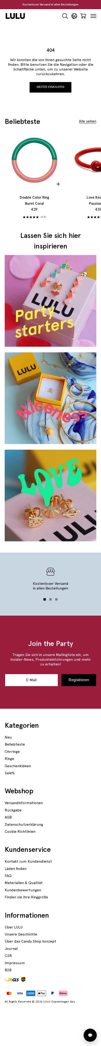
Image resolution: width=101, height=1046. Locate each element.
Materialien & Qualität (24, 883)
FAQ (8, 875)
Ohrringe (12, 751)
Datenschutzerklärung (24, 824)
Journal (11, 948)
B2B (8, 970)
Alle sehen (87, 121)
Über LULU (14, 927)
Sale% (10, 773)
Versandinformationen (24, 803)
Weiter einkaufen (50, 87)
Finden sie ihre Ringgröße (26, 897)
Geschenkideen (18, 766)
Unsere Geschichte (21, 934)
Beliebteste (15, 744)
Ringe (9, 758)
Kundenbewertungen (23, 890)
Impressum (15, 963)
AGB (8, 817)
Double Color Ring (34, 200)
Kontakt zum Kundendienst (28, 861)
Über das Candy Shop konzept (30, 941)
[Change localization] (74, 16)
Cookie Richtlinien (20, 831)
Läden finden (16, 868)
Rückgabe (13, 810)
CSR (8, 955)
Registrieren (79, 680)
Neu (8, 737)
